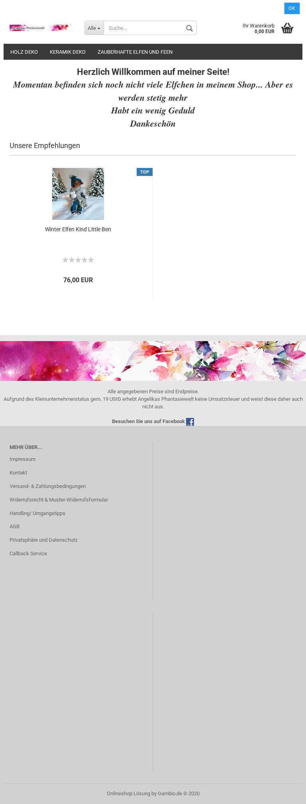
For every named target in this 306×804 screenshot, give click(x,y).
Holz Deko (24, 52)
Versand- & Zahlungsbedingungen (48, 486)
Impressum (22, 459)
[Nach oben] (284, 792)
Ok (292, 8)
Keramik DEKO (68, 52)
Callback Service (28, 553)
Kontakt (18, 473)
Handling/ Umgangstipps (37, 513)
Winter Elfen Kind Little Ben (78, 229)
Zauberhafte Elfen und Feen (135, 52)
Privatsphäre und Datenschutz (43, 540)
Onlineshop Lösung (128, 793)
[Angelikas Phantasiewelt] (41, 28)
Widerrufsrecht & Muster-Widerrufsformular (59, 500)
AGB (15, 526)
